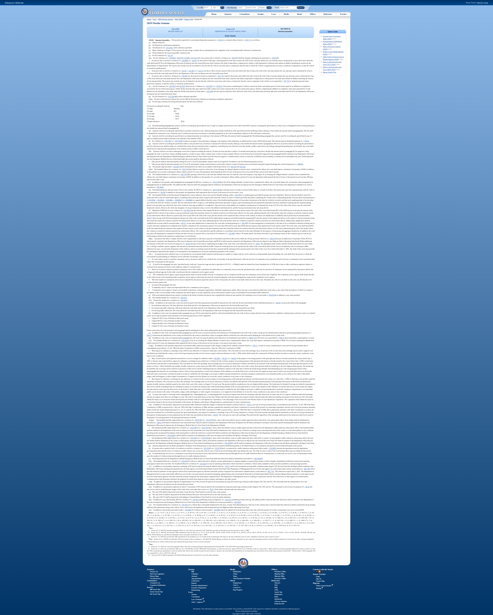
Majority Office (279, 574)
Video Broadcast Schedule (241, 578)
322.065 (187, 58)
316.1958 (151, 200)
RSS (319, 571)
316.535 (233, 167)
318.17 (247, 40)
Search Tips (278, 592)
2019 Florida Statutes (165, 19)
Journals (194, 576)
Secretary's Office (280, 578)
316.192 (228, 500)
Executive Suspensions (198, 588)
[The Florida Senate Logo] (163, 11)
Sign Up (480, 3)
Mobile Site (19, 3)
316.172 (185, 169)
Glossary (277, 583)
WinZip (318, 588)
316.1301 (168, 141)
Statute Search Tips (329, 72)
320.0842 (160, 200)
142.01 (278, 303)
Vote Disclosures (155, 578)
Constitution (195, 597)
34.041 (233, 358)
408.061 (300, 164)
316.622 (184, 461)
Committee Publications (158, 585)
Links (276, 590)
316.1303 (178, 141)
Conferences (195, 581)
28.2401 (217, 358)
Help (276, 587)
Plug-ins (316, 583)
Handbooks (278, 599)
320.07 (179, 58)
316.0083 (272, 448)
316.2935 (172, 86)
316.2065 (169, 48)
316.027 (271, 295)
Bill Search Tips (155, 589)
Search (277, 7)
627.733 (221, 76)
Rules (276, 597)
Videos (235, 574)
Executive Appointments (199, 585)
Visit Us (235, 585)
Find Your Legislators (157, 574)
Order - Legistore (197, 602)
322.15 (196, 58)
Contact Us (236, 587)
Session (261, 14)
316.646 (184, 76)
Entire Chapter (230, 36)
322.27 (149, 218)
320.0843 (169, 200)
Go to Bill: (200, 7)
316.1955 (238, 195)
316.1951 (185, 505)
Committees (245, 14)
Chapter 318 (188, 19)
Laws (273, 14)
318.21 (306, 141)
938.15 (149, 335)
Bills (192, 572)
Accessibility (253, 611)
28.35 (258, 244)
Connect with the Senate (323, 569)
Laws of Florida (196, 599)
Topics (235, 576)
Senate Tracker (319, 574)
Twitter (317, 571)
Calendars (194, 574)
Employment (237, 583)
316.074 (198, 420)
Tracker (343, 14)
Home (214, 14)
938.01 (251, 338)
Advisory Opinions (280, 601)
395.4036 (160, 187)
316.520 (184, 341)
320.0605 (172, 58)
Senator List (154, 572)
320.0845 (178, 200)
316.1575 (183, 298)
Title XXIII (178, 19)
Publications (237, 572)
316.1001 (186, 210)
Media (286, 14)
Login (486, 3)
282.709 (307, 469)
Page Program (237, 590)
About (299, 14)
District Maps (154, 576)
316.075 (209, 420)
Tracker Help (320, 581)
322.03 (184, 71)
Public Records (279, 604)
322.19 (170, 55)
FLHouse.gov (9, 3)
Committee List (155, 583)
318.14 (220, 40)
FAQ (276, 585)
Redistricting (195, 590)
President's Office (280, 572)
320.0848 (189, 200)
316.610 (182, 86)
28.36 (188, 244)
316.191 (195, 500)
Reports (194, 583)
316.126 (171, 97)
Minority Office (279, 576)
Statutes (194, 594)
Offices (313, 14)
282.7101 (271, 471)
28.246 (162, 192)
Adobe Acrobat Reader (323, 586)
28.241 (224, 358)
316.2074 (184, 300)
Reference (328, 14)
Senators (228, 14)
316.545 (176, 167)
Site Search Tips (155, 594)
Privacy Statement (241, 611)
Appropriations (196, 578)
